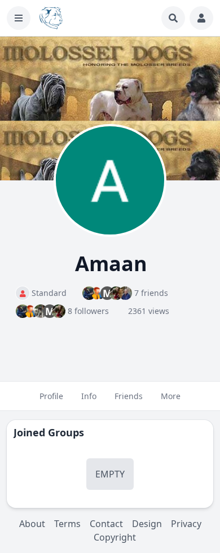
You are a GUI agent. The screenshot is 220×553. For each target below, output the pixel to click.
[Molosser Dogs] (51, 18)
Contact (106, 523)
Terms (67, 523)
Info (88, 396)
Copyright (115, 537)
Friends (129, 396)
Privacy (186, 523)
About (32, 523)
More (171, 396)
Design (147, 523)
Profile (51, 396)
